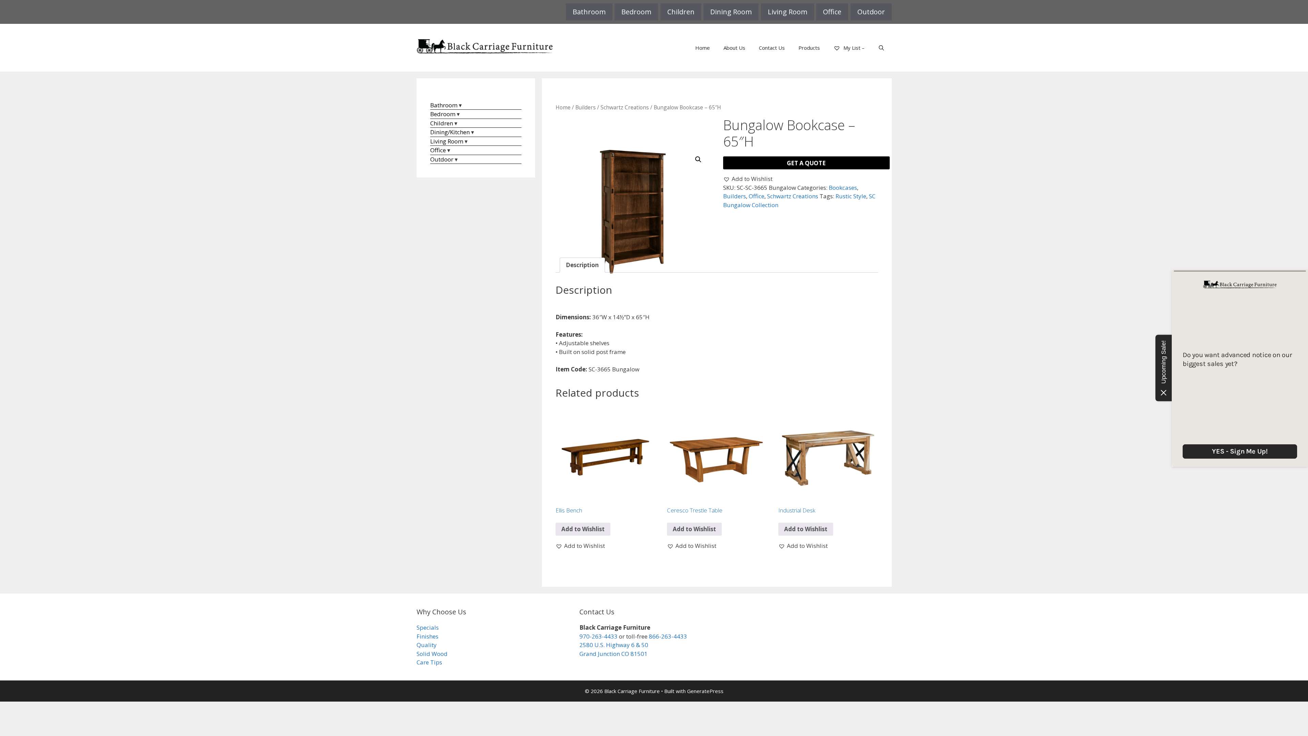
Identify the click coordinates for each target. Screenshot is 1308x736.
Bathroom (589, 11)
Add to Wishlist (583, 529)
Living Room (787, 11)
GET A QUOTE (806, 163)
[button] (698, 159)
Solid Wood (432, 654)
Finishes (427, 636)
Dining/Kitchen (450, 132)
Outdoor (871, 11)
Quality (427, 645)
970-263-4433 (598, 636)
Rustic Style (851, 196)
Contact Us (772, 47)
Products (809, 47)
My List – (853, 47)
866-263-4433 (668, 636)
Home (702, 47)
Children (681, 11)
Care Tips (429, 662)
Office (832, 11)
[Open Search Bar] (881, 47)
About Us (734, 47)
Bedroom (636, 11)
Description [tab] (582, 265)
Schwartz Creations (625, 107)
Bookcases (843, 187)
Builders (585, 107)
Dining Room (731, 11)
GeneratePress (705, 691)
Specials (428, 627)
